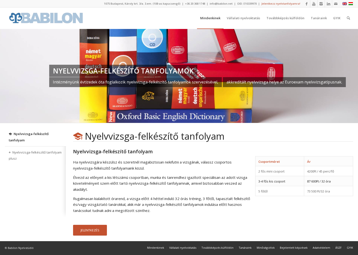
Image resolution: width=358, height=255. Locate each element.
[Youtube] (313, 3)
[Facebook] (306, 3)
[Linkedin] (328, 3)
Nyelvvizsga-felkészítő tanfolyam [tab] (29, 137)
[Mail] (335, 3)
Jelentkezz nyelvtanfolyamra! (280, 3)
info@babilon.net (221, 3)
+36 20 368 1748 (195, 3)
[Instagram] (321, 3)
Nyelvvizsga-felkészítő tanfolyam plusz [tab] (35, 155)
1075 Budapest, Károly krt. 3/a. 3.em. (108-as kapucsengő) (142, 3)
